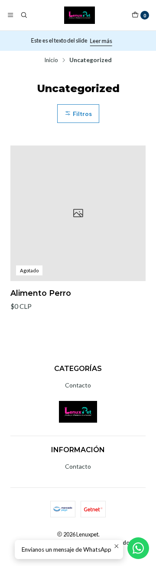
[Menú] (10, 15)
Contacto (78, 385)
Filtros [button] (81, 114)
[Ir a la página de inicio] (79, 15)
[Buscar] (23, 15)
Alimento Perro (40, 293)
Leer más (104, 40)
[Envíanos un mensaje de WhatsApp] (138, 548)
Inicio (51, 60)
